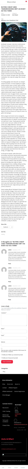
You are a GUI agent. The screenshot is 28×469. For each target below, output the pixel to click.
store (7, 20)
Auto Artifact (7, 439)
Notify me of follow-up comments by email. (12, 354)
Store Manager (6, 395)
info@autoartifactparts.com (8, 449)
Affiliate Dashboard (7, 391)
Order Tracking (6, 411)
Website (3, 342)
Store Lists (10, 384)
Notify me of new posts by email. (10, 358)
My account (6, 407)
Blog (4, 371)
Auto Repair (15, 15)
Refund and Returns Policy (6, 415)
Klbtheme (3, 20)
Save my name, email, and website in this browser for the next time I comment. (13, 351)
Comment (4, 313)
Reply (9, 263)
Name (3, 328)
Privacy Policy (6, 425)
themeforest (12, 20)
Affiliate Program (13, 387)
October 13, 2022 (5, 15)
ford (17, 20)
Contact (4, 387)
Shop (3, 384)
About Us (17, 384)
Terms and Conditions (5, 420)
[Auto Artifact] (14, 2)
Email (2, 335)
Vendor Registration (19, 391)
